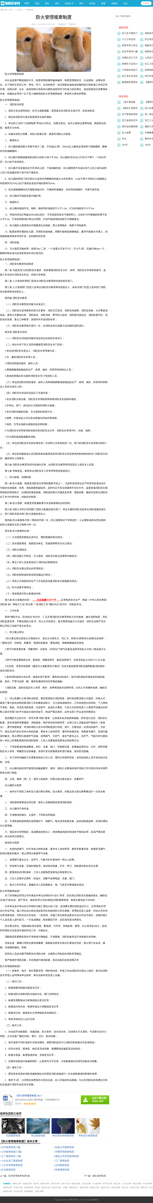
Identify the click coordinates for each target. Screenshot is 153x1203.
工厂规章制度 (62, 1160)
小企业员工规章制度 (12, 1160)
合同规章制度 (62, 1165)
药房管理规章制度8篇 (19, 1176)
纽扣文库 (116, 1184)
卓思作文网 (134, 1187)
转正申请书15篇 (130, 51)
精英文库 (144, 1187)
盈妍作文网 (45, 1187)
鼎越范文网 (7, 1191)
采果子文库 (65, 1184)
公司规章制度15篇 (10, 1147)
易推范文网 (73, 1200)
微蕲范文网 (94, 1187)
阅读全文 (62, 24)
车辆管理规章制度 (64, 1151)
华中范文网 (18, 1191)
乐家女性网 (115, 1187)
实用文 (19, 10)
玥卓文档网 (147, 1184)
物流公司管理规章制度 (67, 1156)
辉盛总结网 (75, 1184)
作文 (124, 139)
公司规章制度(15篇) (11, 1151)
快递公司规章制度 (64, 1147)
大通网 (65, 1187)
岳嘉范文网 (105, 1187)
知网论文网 (16, 1184)
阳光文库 (125, 1187)
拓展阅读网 (28, 1187)
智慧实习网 (44, 1184)
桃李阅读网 (7, 1187)
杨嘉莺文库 (73, 1187)
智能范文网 (84, 1187)
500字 (125, 145)
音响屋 (37, 1187)
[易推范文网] (10, 3)
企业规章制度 (8, 1169)
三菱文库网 (39, 1191)
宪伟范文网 (55, 1184)
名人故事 (126, 132)
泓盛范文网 (27, 1184)
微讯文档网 (136, 1184)
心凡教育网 (96, 1184)
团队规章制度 (99, 1176)
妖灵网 (36, 1184)
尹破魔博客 (28, 1191)
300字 (148, 145)
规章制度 (29, 10)
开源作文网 (18, 1187)
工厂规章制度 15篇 (11, 1156)
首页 (26, 3)
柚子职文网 (107, 1184)
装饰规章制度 (62, 1169)
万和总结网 (86, 1184)
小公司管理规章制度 (12, 1165)
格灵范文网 (56, 1187)
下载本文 (72, 24)
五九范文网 (126, 1184)
